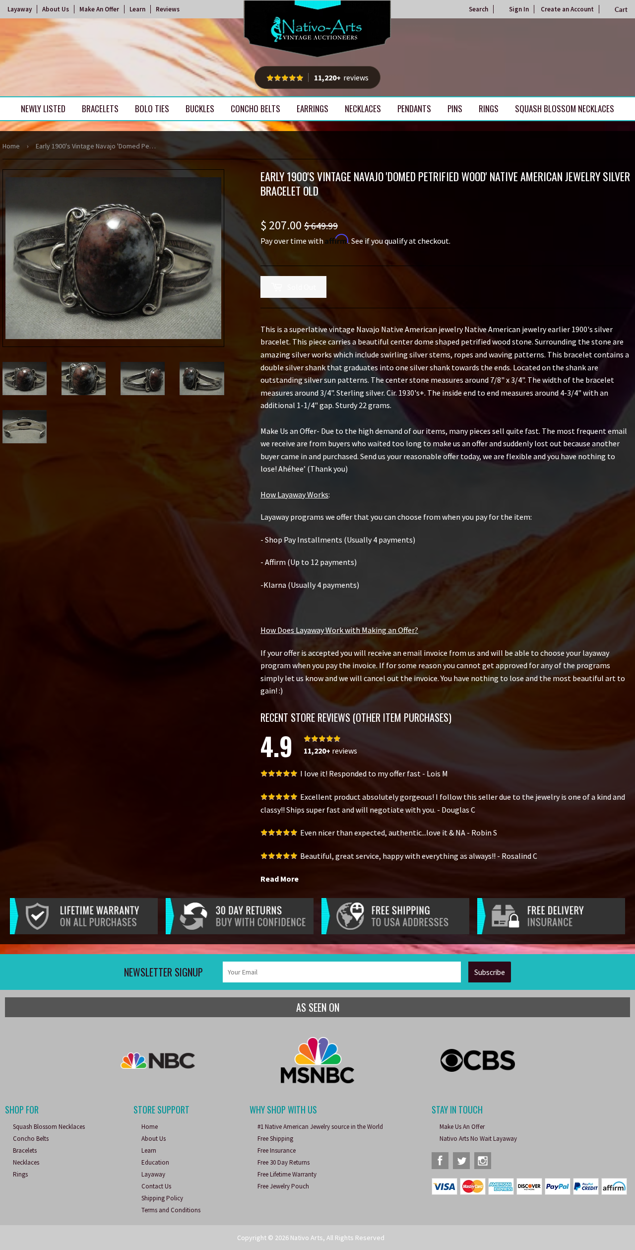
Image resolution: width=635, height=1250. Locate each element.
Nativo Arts (306, 1237)
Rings (489, 108)
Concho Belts (255, 108)
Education (155, 1162)
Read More (279, 879)
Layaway (19, 9)
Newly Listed (43, 108)
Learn (137, 9)
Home (11, 145)
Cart (621, 9)
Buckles (200, 108)
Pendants (414, 108)
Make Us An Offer (462, 1126)
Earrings (312, 108)
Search (478, 9)
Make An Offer (99, 9)
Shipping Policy (162, 1198)
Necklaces (363, 108)
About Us (55, 9)
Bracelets (100, 108)
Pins (454, 108)
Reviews (168, 9)
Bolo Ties (152, 108)
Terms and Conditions (170, 1210)
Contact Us (156, 1186)
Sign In (519, 9)
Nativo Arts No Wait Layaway (478, 1138)
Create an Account (567, 9)
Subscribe (489, 972)
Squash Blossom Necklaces (564, 108)
